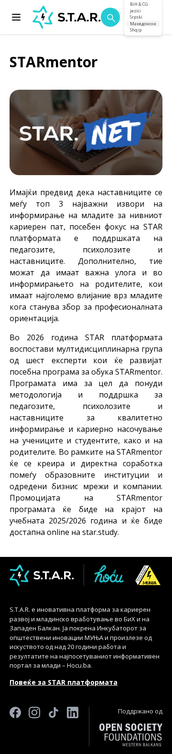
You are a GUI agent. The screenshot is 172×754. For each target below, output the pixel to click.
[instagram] (34, 727)
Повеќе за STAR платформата (64, 682)
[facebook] (15, 727)
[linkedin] (72, 727)
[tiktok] (53, 727)
